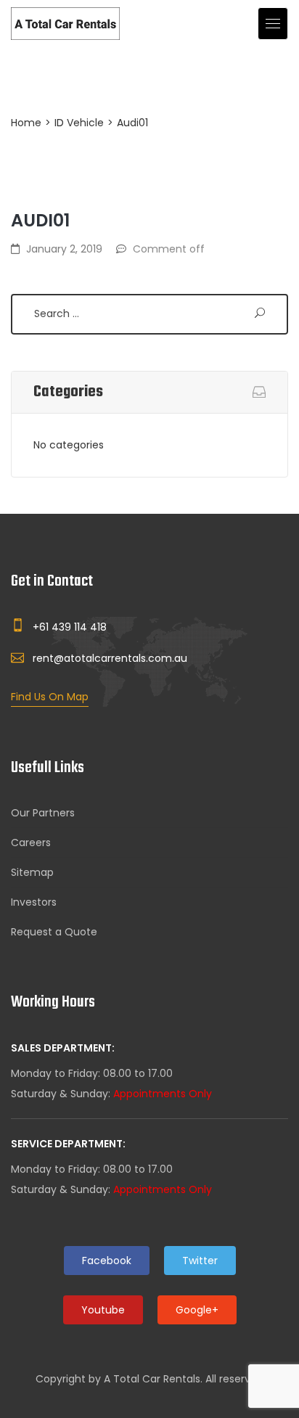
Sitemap (32, 872)
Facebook (106, 1260)
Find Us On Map (50, 696)
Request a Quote (54, 932)
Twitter (200, 1260)
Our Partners (43, 813)
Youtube (103, 1310)
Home (26, 122)
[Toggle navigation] (273, 23)
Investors (34, 902)
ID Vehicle (79, 122)
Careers (31, 842)
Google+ (197, 1310)
